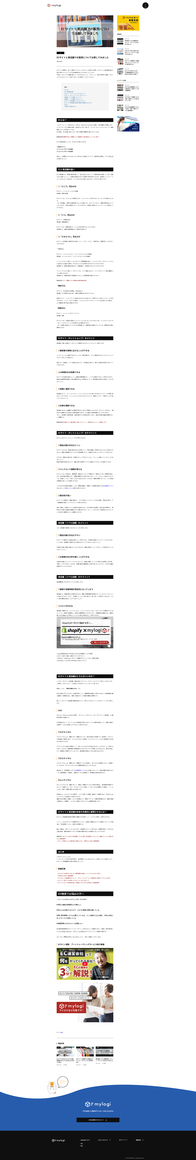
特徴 (82, 1143)
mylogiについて (85, 1140)
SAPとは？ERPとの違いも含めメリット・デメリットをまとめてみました (132, 52)
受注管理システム (108, 486)
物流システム (69, 488)
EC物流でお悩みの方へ (70, 106)
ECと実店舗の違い (69, 91)
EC (60, 53)
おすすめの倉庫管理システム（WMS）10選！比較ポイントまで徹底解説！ (132, 108)
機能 (82, 1146)
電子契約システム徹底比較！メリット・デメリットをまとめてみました (132, 42)
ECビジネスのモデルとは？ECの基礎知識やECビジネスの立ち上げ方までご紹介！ (65, 1060)
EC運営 (61, 1032)
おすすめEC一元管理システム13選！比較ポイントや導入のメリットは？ (132, 98)
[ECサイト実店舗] (85, 46)
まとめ (66, 104)
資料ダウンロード (123, 1140)
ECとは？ (66, 90)
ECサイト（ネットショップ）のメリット (74, 93)
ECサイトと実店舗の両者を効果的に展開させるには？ (78, 103)
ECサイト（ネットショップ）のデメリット (75, 95)
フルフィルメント (103, 1140)
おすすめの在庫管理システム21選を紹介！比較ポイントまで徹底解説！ (132, 88)
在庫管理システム (81, 770)
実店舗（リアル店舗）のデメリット (73, 99)
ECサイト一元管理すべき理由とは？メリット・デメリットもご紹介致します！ (85, 1060)
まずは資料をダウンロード (96, 1120)
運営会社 (138, 1140)
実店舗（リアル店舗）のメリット (73, 97)
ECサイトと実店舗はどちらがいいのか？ (74, 101)
